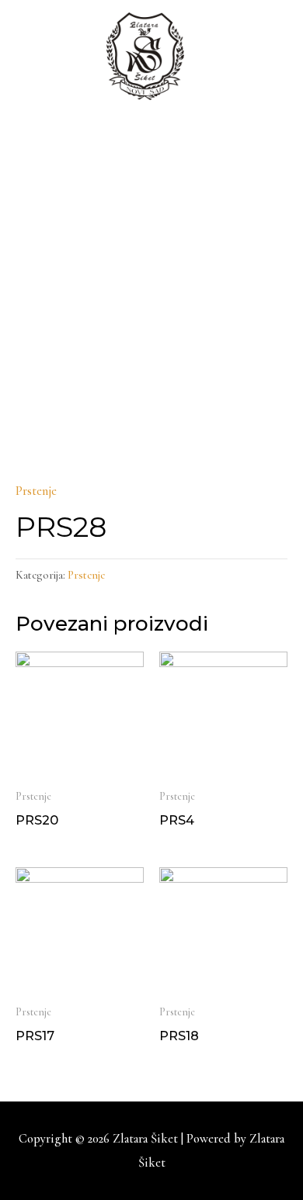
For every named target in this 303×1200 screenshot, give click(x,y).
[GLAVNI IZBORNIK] (151, 146)
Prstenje (36, 491)
